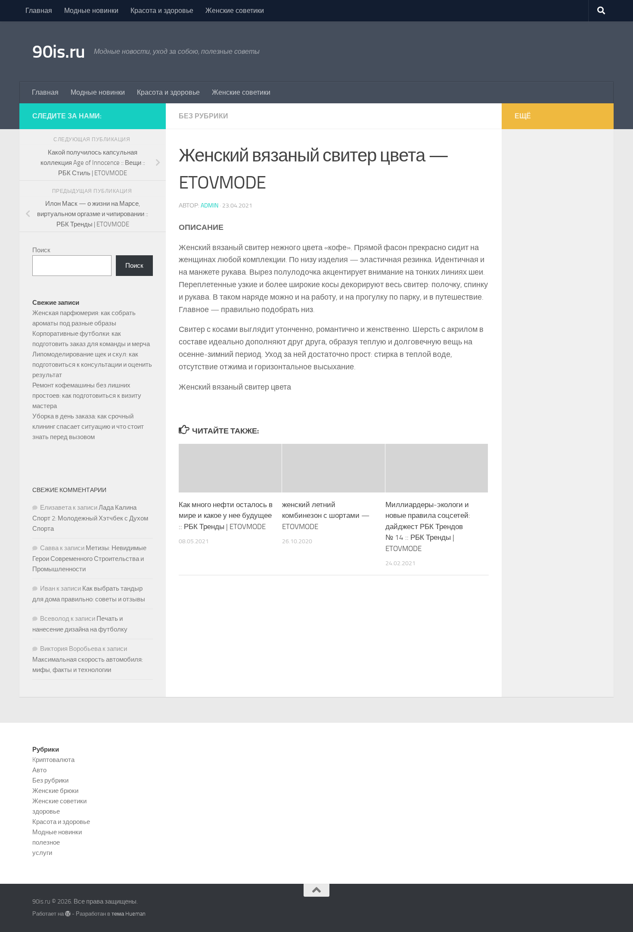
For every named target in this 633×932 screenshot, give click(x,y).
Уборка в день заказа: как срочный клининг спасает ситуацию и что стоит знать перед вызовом (88, 426)
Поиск (41, 250)
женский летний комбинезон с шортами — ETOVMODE (325, 515)
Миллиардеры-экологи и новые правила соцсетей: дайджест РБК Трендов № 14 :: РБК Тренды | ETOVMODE (427, 526)
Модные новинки (91, 10)
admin (209, 205)
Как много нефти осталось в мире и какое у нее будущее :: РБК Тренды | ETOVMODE (226, 515)
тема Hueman (129, 913)
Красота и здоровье (161, 10)
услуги (42, 853)
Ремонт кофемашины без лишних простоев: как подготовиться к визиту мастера (86, 395)
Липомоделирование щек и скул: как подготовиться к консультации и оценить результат (92, 364)
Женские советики (234, 10)
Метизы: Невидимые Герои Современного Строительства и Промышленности (89, 558)
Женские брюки (55, 791)
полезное (46, 842)
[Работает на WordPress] (68, 914)
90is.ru (58, 51)
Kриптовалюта (53, 760)
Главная (38, 10)
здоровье (46, 811)
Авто (39, 770)
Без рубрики (203, 116)
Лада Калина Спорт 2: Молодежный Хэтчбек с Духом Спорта (90, 518)
